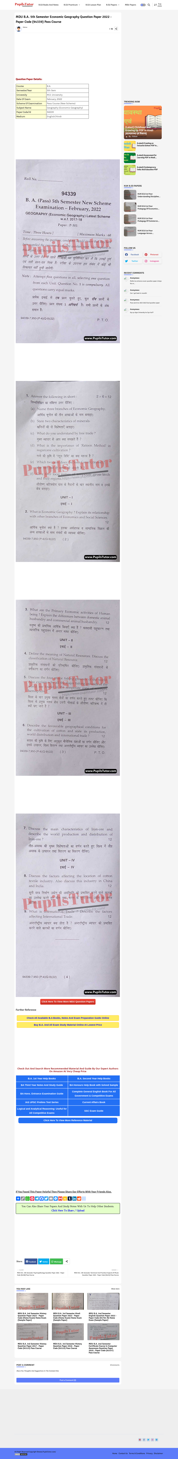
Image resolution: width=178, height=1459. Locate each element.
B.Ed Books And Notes (49, 5)
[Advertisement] (68, 54)
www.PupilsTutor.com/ (47, 1452)
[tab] (48, 5)
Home (114, 1453)
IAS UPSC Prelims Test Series (42, 1102)
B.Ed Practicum (71, 5)
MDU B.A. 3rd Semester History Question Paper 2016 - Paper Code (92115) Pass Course (67, 1346)
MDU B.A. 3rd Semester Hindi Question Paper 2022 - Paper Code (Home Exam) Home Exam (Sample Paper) (67, 1316)
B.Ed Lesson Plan (93, 5)
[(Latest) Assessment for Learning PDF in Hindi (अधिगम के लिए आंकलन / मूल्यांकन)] (130, 158)
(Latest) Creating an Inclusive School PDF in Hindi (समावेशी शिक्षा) (146, 144)
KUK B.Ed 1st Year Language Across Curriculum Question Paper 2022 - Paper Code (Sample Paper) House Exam (149, 232)
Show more (115, 1289)
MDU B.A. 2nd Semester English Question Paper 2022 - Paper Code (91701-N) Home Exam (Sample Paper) (103, 1316)
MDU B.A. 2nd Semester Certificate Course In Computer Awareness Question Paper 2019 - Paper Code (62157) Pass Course (103, 1348)
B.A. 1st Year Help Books (42, 1078)
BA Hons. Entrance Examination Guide (41, 1093)
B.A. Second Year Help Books (93, 1078)
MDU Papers (130, 5)
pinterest (154, 254)
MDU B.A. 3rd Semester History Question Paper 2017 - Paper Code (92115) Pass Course (32, 1346)
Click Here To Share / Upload (67, 1210)
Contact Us (123, 1453)
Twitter (45, 1262)
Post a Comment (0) (68, 1380)
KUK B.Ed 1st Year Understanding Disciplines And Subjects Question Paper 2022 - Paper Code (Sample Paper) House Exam (149, 195)
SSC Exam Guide (93, 1111)
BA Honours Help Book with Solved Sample (94, 1085)
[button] (143, 5)
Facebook (32, 1262)
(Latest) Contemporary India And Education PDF (147, 168)
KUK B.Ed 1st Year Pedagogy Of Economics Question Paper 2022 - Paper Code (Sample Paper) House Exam (148, 207)
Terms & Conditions (137, 1453)
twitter (135, 261)
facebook (135, 254)
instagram (154, 261)
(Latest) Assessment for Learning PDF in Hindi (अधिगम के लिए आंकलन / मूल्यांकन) (147, 156)
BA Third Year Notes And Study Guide (42, 1085)
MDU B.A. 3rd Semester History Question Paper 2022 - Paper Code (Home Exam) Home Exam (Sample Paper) (32, 1316)
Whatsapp (58, 1262)
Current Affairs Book (93, 1102)
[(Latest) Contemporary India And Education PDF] (130, 170)
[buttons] (140, 1439)
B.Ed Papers (111, 5)
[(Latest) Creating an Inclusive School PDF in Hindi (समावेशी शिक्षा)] (130, 146)
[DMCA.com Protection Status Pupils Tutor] (20, 1455)
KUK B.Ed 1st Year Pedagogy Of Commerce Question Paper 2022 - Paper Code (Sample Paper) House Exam (148, 219)
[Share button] (67, 1261)
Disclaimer (158, 1453)
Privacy (149, 1453)
